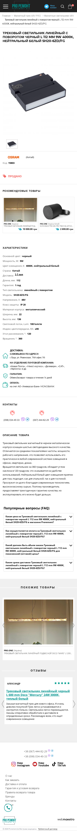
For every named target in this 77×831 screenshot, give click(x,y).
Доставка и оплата (16, 784)
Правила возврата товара (20, 792)
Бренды (10, 796)
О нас (8, 775)
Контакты (10, 800)
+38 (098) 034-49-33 (35, 756)
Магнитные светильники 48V (59, 15)
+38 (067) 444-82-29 (35, 751)
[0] (70, 6)
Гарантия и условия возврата (22, 788)
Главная (6, 15)
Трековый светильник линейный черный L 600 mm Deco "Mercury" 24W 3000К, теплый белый (38, 694)
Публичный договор (47, 829)
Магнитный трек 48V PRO (27, 15)
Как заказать (12, 780)
